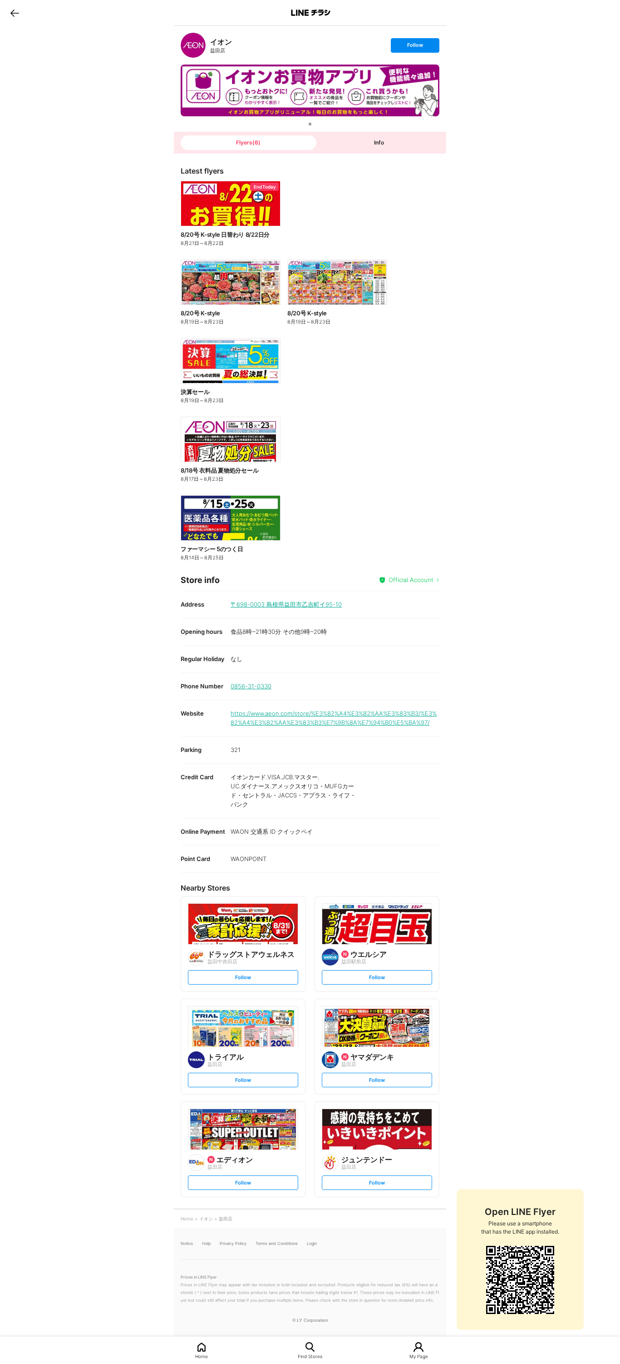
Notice (187, 1243)
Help (206, 1243)
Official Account (411, 579)
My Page (418, 1356)
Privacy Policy (233, 1243)
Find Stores (310, 1356)
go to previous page (15, 12)
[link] (193, 45)
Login (312, 1243)
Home (201, 1356)
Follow (415, 47)
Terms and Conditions (277, 1243)
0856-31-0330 (251, 686)
